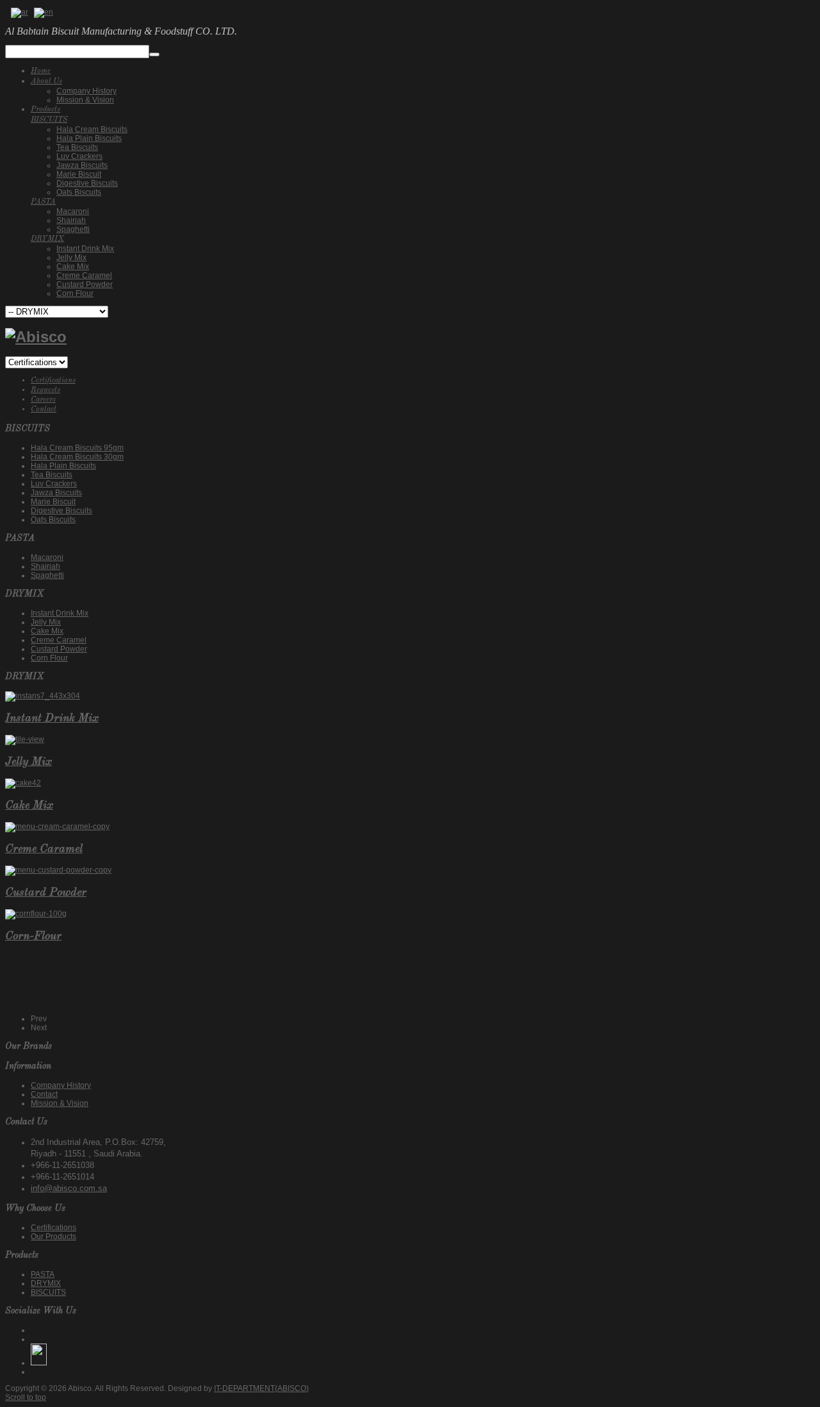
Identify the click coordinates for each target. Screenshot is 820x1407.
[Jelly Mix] (24, 739)
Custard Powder (59, 649)
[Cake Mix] (23, 782)
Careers (43, 400)
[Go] (154, 54)
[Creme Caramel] (57, 826)
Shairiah (45, 566)
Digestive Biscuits (61, 510)
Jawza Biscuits (56, 492)
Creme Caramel (58, 640)
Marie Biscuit (53, 501)
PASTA (42, 1274)
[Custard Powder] (58, 870)
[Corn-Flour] (36, 913)
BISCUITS (48, 1292)
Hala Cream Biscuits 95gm (77, 447)
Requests (45, 390)
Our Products (53, 1236)
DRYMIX (46, 1283)
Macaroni (47, 557)
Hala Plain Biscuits (63, 465)
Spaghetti (47, 575)
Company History (61, 1085)
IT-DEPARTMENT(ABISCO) (261, 1388)
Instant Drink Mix (59, 613)
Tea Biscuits (51, 474)
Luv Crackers (54, 483)
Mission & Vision (59, 1103)
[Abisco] (36, 336)
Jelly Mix (46, 622)
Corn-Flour (33, 936)
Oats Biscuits (53, 519)
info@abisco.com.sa (69, 1188)
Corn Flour (49, 658)
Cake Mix (47, 631)
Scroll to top (25, 1397)
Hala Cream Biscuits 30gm (77, 456)
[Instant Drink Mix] (42, 695)
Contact (43, 409)
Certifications (53, 380)
